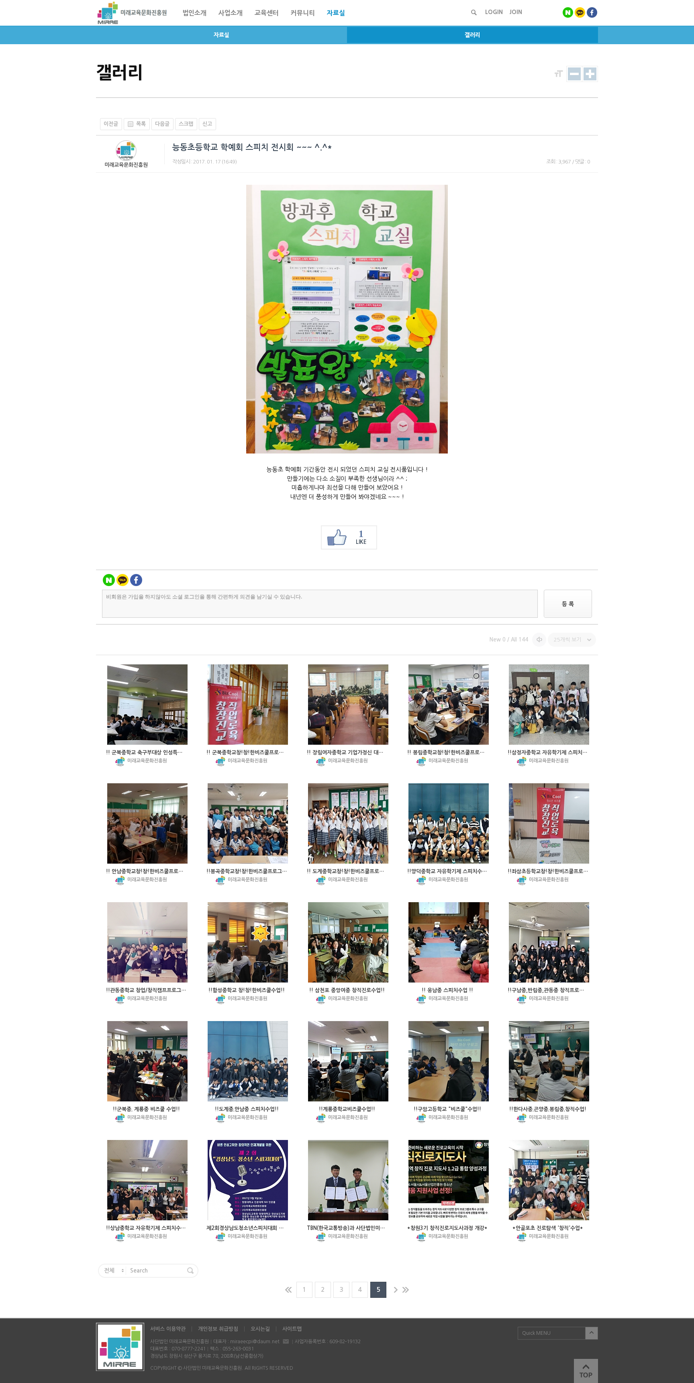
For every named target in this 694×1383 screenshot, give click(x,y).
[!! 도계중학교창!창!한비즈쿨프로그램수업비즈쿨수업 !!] (348, 823)
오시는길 (260, 1329)
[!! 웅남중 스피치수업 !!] (448, 942)
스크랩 (186, 124)
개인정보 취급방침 (218, 1329)
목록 (141, 124)
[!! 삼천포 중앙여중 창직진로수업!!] (348, 942)
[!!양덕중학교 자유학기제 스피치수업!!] (448, 823)
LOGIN (494, 12)
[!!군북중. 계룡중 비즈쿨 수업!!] (147, 1061)
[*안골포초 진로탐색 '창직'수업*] (549, 1180)
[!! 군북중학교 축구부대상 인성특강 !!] (147, 704)
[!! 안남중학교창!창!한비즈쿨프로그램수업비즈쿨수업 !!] (147, 823)
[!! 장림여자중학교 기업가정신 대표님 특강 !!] (348, 704)
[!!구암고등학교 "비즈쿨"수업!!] (448, 1061)
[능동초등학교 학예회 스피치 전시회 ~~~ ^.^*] (347, 451)
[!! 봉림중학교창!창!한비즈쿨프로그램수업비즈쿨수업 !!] (448, 704)
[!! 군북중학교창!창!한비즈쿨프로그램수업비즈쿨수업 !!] (247, 704)
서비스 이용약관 (168, 1329)
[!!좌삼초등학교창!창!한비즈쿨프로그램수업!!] (549, 823)
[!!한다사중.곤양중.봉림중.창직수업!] (549, 1061)
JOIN (515, 12)
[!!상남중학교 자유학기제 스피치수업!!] (147, 1180)
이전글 (111, 124)
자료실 (221, 35)
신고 (207, 124)
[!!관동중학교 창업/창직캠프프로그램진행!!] (147, 942)
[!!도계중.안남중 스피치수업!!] (247, 1061)
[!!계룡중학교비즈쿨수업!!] (348, 1061)
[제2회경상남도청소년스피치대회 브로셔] (247, 1180)
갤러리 (472, 35)
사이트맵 (292, 1329)
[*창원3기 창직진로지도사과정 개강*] (448, 1180)
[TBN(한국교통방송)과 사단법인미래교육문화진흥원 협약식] (348, 1180)
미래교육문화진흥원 (126, 165)
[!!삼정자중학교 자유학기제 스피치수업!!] (549, 704)
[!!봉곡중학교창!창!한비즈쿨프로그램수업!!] (247, 823)
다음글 (162, 124)
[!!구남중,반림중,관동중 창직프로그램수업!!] (549, 942)
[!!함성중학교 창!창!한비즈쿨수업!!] (247, 942)
